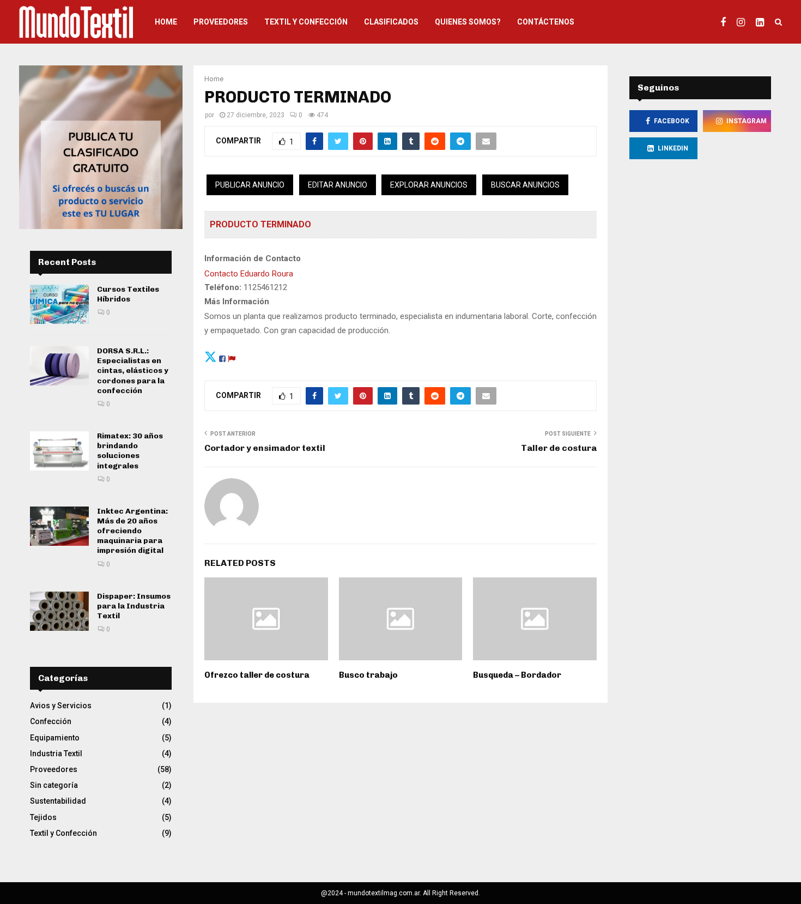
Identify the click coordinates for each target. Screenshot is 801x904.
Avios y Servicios (61, 705)
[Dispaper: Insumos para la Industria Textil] (59, 611)
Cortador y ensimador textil (264, 448)
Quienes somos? (468, 21)
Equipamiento (55, 737)
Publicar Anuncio (249, 184)
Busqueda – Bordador (517, 675)
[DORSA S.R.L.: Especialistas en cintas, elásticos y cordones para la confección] (59, 365)
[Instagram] (743, 22)
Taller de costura (559, 448)
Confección (50, 721)
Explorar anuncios (429, 184)
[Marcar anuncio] (231, 357)
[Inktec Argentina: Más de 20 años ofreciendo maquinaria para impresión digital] (59, 526)
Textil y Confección (306, 21)
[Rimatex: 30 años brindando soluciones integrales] (59, 451)
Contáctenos (545, 21)
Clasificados (391, 21)
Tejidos (43, 817)
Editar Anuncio (337, 184)
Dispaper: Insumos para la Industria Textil (134, 606)
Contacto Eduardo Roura (248, 274)
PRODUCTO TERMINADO (260, 224)
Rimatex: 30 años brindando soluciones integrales (130, 451)
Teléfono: (222, 287)
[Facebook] (725, 22)
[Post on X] (210, 357)
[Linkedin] (762, 22)
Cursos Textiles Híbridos (128, 294)
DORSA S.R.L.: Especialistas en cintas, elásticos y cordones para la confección (132, 370)
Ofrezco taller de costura (257, 675)
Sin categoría (54, 785)
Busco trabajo (368, 675)
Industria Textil (56, 753)
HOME (166, 21)
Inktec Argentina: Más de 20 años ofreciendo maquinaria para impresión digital (132, 531)
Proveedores (220, 21)
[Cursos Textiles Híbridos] (59, 304)
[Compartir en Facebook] (222, 357)
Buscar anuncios (525, 184)
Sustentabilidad (58, 801)
